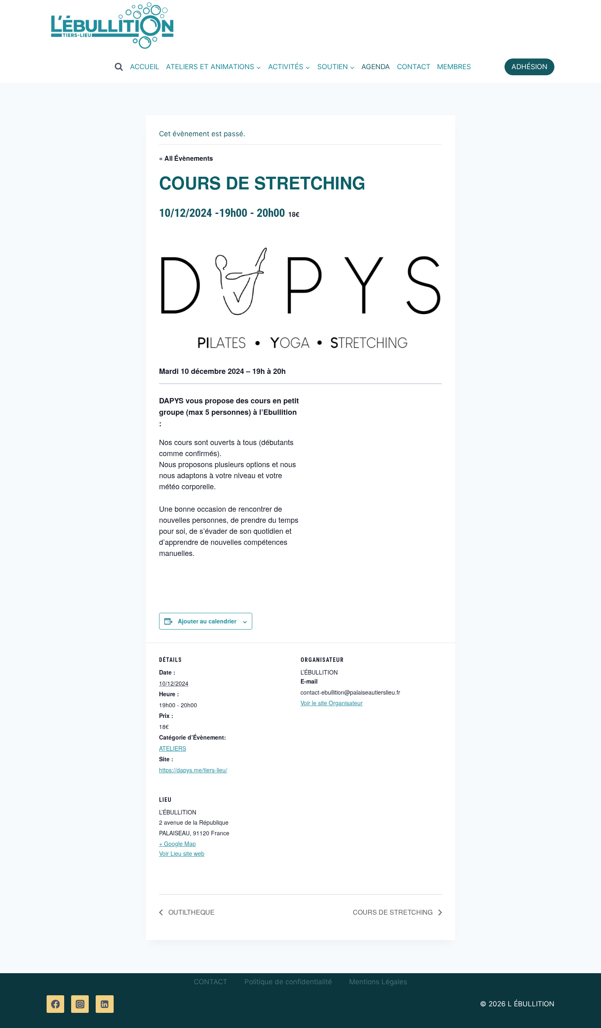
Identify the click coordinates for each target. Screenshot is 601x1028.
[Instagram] (80, 1004)
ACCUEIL (144, 67)
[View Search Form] (118, 66)
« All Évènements (186, 158)
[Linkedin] (104, 1004)
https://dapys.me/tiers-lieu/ (193, 770)
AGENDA (375, 67)
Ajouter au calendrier (207, 621)
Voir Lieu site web (181, 853)
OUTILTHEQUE (191, 912)
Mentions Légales (378, 982)
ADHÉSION (529, 67)
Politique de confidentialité (288, 982)
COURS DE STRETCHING (393, 912)
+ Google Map (177, 843)
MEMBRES (454, 67)
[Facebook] (55, 1004)
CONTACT (414, 67)
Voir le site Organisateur (331, 703)
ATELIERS (172, 748)
